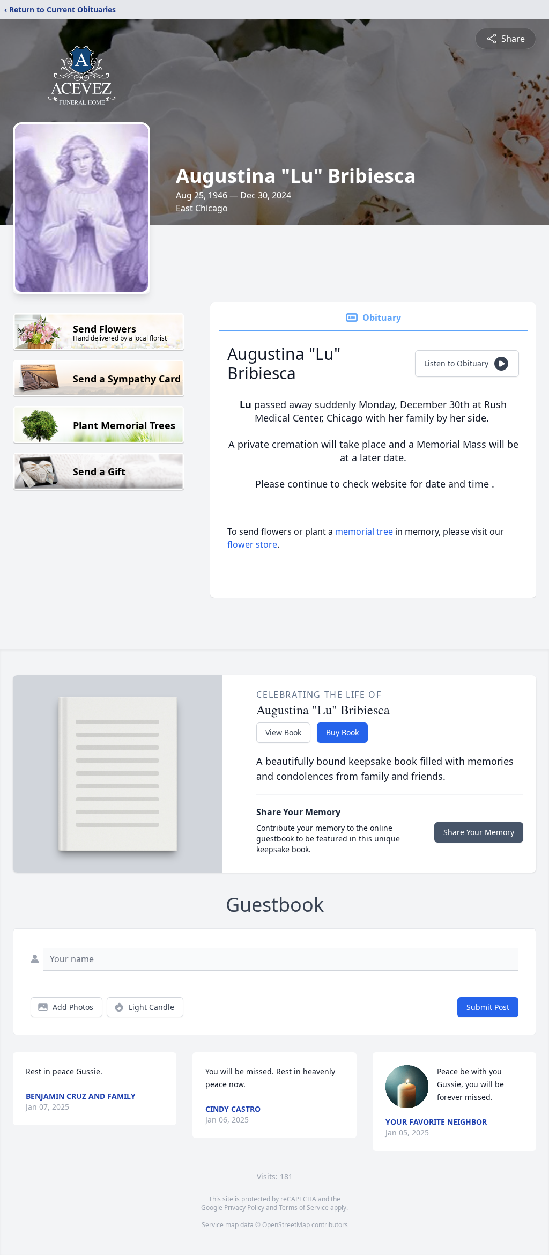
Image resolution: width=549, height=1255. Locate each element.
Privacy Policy (244, 1207)
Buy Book (342, 732)
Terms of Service (304, 1207)
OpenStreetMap (286, 1224)
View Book (283, 732)
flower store (252, 544)
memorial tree (364, 531)
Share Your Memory (478, 832)
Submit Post (487, 1007)
